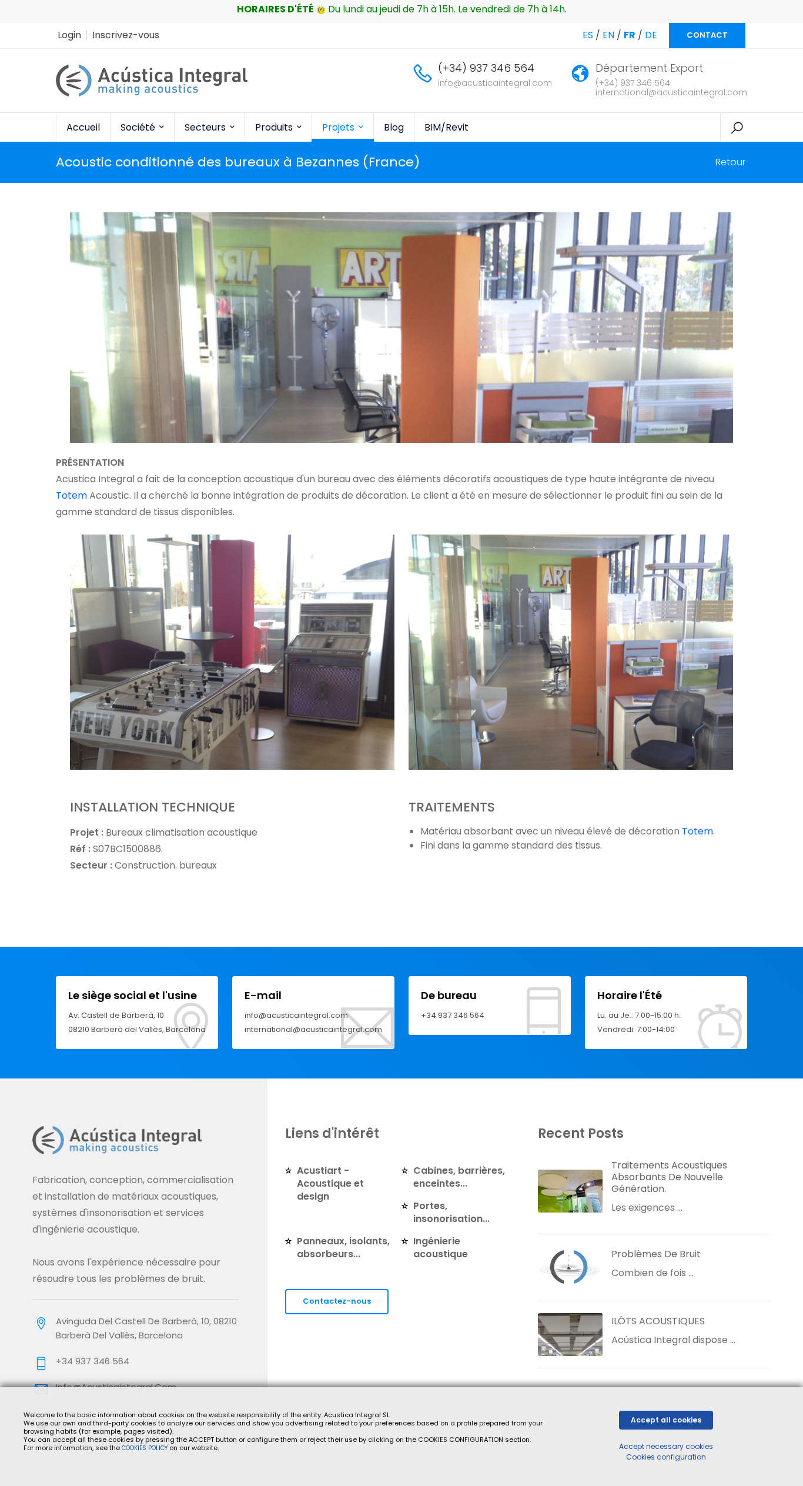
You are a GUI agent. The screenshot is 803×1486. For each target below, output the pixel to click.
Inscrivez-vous (125, 35)
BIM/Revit (446, 127)
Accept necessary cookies (666, 1446)
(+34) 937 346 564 (486, 68)
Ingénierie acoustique (440, 1247)
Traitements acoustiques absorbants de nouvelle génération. (669, 1177)
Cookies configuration (666, 1457)
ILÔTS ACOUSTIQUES (658, 1321)
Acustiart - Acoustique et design (330, 1183)
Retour (730, 162)
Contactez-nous (337, 1301)
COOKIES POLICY (145, 1448)
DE (651, 35)
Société (139, 127)
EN (608, 35)
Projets (339, 127)
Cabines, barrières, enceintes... (459, 1177)
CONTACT (707, 35)
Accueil (83, 127)
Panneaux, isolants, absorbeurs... (343, 1247)
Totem (697, 831)
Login (69, 35)
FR (629, 35)
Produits (275, 127)
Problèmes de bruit (656, 1254)
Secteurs (206, 127)
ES (588, 35)
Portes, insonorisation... (451, 1212)
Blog (394, 127)
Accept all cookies (666, 1420)
